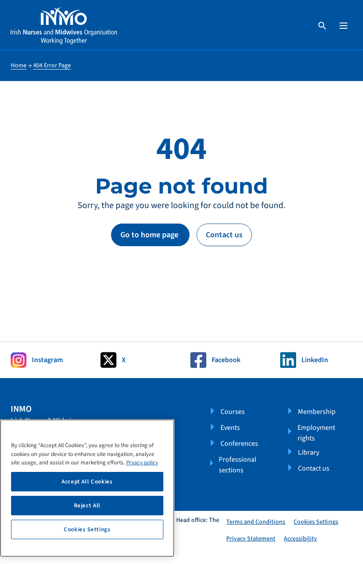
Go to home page (150, 234)
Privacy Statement (250, 538)
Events (230, 428)
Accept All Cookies (87, 482)
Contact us (224, 234)
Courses (232, 412)
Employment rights (316, 433)
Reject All (87, 506)
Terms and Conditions (255, 522)
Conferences (239, 443)
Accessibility (300, 538)
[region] (87, 488)
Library (308, 452)
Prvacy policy (142, 463)
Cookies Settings (315, 522)
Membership (317, 412)
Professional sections (237, 465)
